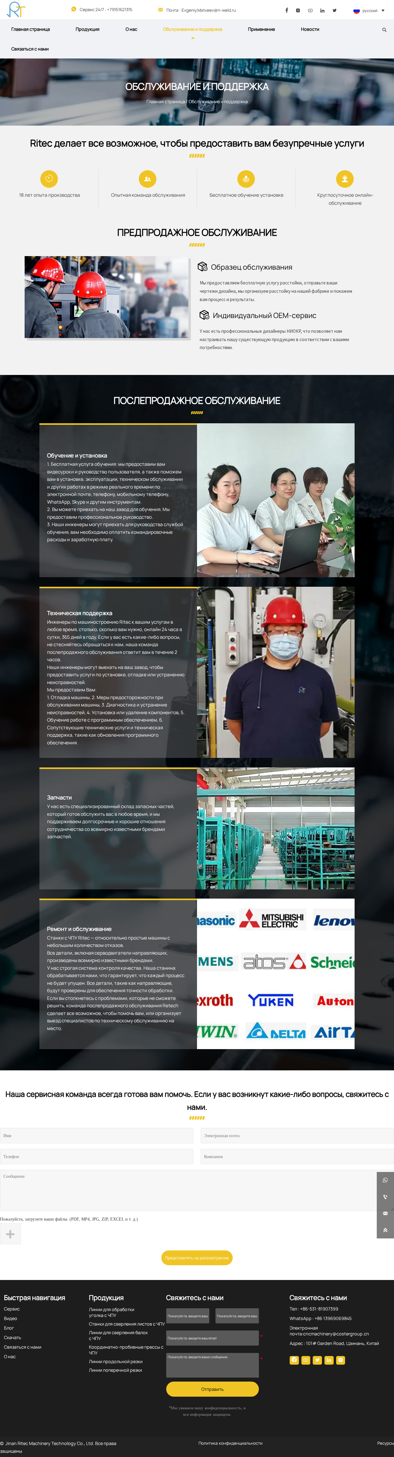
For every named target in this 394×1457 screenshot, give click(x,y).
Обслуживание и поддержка (218, 101)
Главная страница (166, 101)
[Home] (16, 9)
